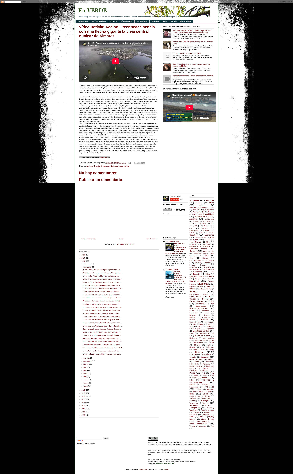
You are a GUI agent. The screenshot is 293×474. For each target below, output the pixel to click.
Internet (204, 320)
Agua (212, 207)
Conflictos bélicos (198, 249)
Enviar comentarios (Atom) (124, 244)
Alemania (196, 210)
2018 (83, 255)
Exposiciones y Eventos (199, 294)
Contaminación (208, 251)
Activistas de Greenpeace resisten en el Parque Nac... (102, 273)
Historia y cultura (198, 308)
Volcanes (202, 426)
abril (85, 377)
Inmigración (206, 317)
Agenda (202, 205)
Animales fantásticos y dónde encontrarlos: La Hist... (102, 301)
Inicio (121, 239)
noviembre (87, 267)
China (195, 240)
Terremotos (193, 403)
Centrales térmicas (200, 237)
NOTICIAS (113, 21)
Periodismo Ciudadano (198, 371)
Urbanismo (193, 414)
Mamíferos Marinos (202, 336)
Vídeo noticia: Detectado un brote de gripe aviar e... (101, 320)
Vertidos (201, 417)
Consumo (193, 251)
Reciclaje (205, 384)
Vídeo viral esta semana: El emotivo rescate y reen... (102, 354)
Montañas (192, 347)
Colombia (192, 244)
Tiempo (205, 403)
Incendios (205, 311)
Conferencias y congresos (199, 246)
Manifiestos (193, 338)
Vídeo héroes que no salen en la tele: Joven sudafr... (102, 323)
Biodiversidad (193, 230)
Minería (197, 345)
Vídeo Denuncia (202, 421)
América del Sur (202, 217)
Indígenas (192, 315)
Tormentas (193, 405)
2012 (83, 399)
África (211, 203)
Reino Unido (208, 387)
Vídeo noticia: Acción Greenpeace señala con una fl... (102, 332)
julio (85, 367)
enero (85, 386)
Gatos (212, 304)
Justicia (208, 326)
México (211, 343)
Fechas (205, 299)
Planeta (211, 375)
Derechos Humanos (198, 265)
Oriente (196, 362)
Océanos (204, 357)
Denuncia (197, 263)
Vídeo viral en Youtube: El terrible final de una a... (101, 276)
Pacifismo (208, 362)
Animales (193, 219)
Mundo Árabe (198, 349)
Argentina (206, 221)
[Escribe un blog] (137, 163)
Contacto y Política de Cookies (181, 21)
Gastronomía (200, 304)
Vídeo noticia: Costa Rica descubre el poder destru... (102, 295)
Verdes (191, 417)
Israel (201, 324)
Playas (194, 377)
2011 (83, 402)
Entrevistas (194, 281)
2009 (83, 409)
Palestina (206, 364)
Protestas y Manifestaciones (201, 381)
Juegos (200, 326)
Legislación (210, 329)
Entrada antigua (151, 239)
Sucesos (192, 401)
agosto (86, 364)
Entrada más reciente (88, 239)
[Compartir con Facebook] (142, 163)
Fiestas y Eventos (196, 301)
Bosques (206, 230)
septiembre (87, 361)
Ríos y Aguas (198, 391)
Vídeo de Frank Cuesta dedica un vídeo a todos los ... (102, 282)
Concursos (206, 244)
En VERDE (92, 10)
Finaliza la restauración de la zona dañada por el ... (101, 338)
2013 (83, 396)
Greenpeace (104, 157)
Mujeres (211, 347)
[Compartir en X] (139, 163)
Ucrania (207, 412)
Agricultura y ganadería (198, 207)
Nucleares (114, 166)
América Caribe (198, 212)
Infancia (192, 317)
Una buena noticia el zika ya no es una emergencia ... (102, 304)
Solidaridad (206, 398)
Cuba (191, 258)
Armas (191, 223)
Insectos (192, 320)
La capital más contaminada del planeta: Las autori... (102, 345)
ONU (201, 359)
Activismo (199, 203)
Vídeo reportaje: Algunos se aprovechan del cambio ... (102, 326)
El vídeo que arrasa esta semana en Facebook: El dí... (102, 288)
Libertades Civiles (201, 331)
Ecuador (211, 272)
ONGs (191, 359)
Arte (212, 223)
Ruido (210, 391)
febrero (86, 383)
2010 (83, 405)
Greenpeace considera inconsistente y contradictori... (102, 298)
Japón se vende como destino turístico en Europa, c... (102, 329)
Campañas (155, 21)
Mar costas (208, 338)
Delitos (211, 260)
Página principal (83, 21)
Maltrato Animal (206, 333)
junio (85, 370)
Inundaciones (194, 322)
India (207, 313)
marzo (85, 380)
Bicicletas (205, 228)
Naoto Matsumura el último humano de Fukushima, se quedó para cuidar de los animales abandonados (192, 31)
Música (211, 349)
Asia (195, 226)
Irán (194, 324)
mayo (85, 373)
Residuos (210, 389)
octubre (86, 358)
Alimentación (209, 210)
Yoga (212, 426)
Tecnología (204, 401)
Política (205, 377)
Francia (211, 301)
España (203, 283)
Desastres (193, 267)
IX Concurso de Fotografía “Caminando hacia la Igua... (103, 341)
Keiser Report (194, 329)
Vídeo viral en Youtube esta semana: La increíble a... (102, 316)
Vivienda (192, 426)
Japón (191, 326)
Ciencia (207, 240)
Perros (192, 373)
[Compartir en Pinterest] (144, 163)
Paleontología (193, 364)
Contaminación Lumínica (200, 253)
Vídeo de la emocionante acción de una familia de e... (102, 335)
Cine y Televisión (195, 242)
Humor (191, 311)
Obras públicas (206, 355)
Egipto (207, 274)
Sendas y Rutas (194, 396)
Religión (198, 389)
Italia (208, 324)
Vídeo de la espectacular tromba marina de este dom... (103, 279)
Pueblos (192, 384)
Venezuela (206, 414)
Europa (193, 291)
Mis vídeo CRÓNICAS (99, 21)
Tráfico (207, 405)
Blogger (166, 469)
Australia (207, 226)
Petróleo (196, 375)
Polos (191, 380)
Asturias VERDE (171, 269)
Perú (203, 373)
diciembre (87, 264)
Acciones (90, 166)
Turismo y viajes (207, 410)
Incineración (193, 313)
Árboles (195, 221)
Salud (205, 394)
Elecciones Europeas (196, 276)
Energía (97, 166)
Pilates (205, 375)
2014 (83, 393)
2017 (83, 258)
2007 (83, 415)
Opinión (211, 359)
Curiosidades (195, 260)
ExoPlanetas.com (172, 241)
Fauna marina (195, 296)
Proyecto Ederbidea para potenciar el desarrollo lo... (102, 313)
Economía (197, 272)
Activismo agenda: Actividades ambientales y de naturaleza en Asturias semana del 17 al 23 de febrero (175, 277)
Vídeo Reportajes (126, 21)
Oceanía (192, 357)
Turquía (196, 412)
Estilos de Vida (206, 289)
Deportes (207, 263)
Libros (191, 333)
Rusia (191, 394)
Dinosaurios (207, 267)
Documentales (194, 269)
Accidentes (194, 200)
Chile (212, 237)
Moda (208, 345)
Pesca (212, 373)
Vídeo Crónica (124, 166)
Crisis (206, 256)
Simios (207, 396)
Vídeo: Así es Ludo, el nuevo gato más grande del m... (102, 351)
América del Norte (206, 214)
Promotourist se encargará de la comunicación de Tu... (103, 307)
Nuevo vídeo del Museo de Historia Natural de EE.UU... (103, 348)
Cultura (205, 258)
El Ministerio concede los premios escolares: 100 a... (102, 285)
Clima (208, 242)
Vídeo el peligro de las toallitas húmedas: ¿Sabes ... (102, 291)
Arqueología (203, 223)
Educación (197, 274)
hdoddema (143, 469)
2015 (83, 390)
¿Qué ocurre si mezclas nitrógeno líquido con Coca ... (102, 270)
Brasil (201, 233)
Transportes (194, 408)
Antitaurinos (209, 219)
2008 (83, 412)
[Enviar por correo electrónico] (135, 163)
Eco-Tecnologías (142, 21)
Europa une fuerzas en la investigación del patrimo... (102, 310)
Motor (202, 347)
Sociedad (192, 398)
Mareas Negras (200, 340)
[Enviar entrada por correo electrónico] (129, 163)
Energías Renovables (202, 279)
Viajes (165, 21)
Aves (191, 228)
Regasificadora (194, 387)
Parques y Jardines (196, 366)
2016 (83, 261)
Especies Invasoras (196, 287)
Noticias (199, 352)
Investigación (209, 322)
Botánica (192, 233)
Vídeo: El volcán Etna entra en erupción (187, 53)
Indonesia (206, 315)
